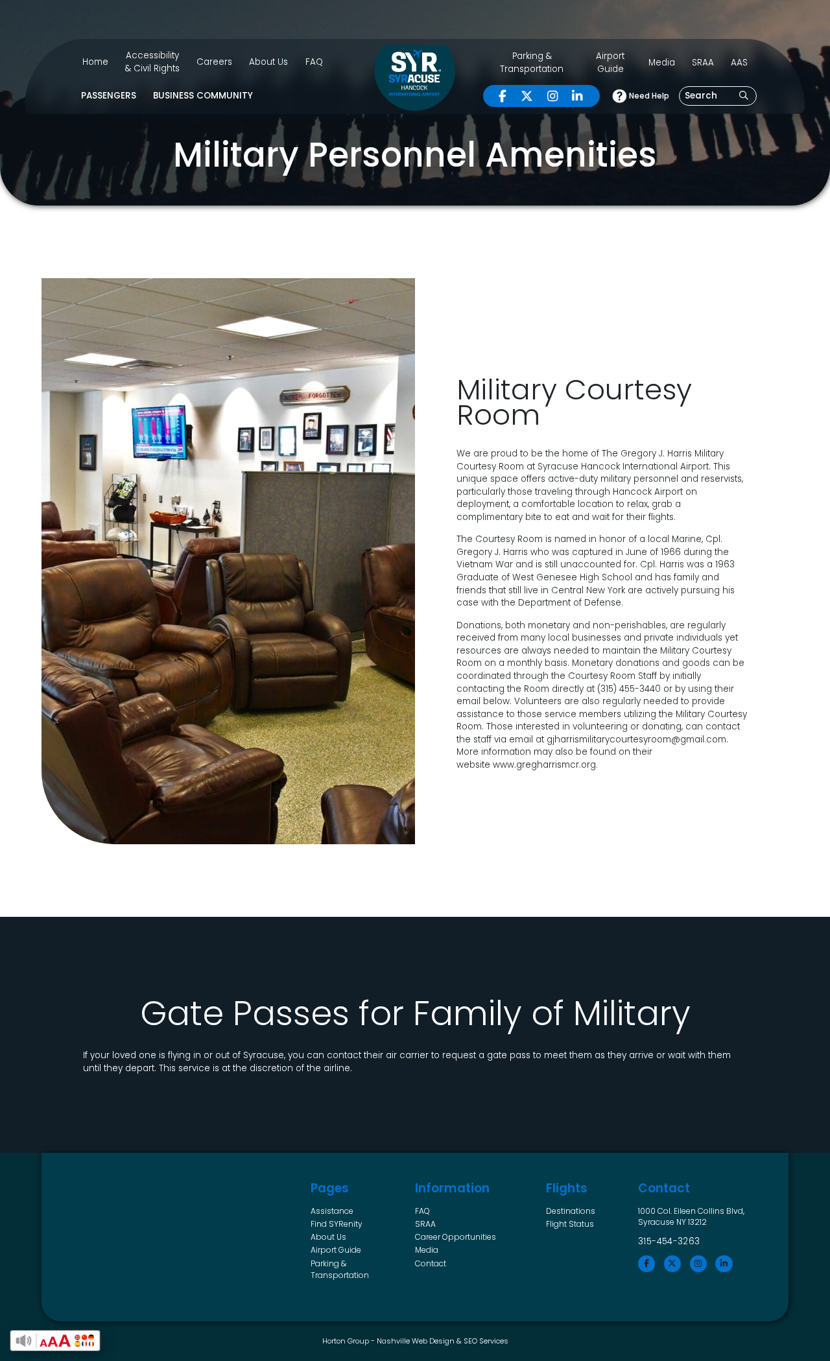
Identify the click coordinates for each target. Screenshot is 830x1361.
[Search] (743, 96)
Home (95, 62)
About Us (268, 62)
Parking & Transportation (531, 62)
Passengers (108, 95)
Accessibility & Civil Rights (152, 62)
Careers (214, 62)
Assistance (332, 1210)
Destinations (570, 1210)
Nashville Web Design (416, 1341)
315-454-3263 (669, 1241)
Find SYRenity (336, 1223)
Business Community (203, 95)
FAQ (314, 62)
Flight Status (570, 1223)
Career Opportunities (455, 1236)
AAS (739, 62)
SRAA (703, 62)
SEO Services (486, 1341)
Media (661, 62)
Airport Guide (610, 62)
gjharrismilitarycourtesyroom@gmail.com (636, 739)
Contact (430, 1263)
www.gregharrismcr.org (544, 765)
